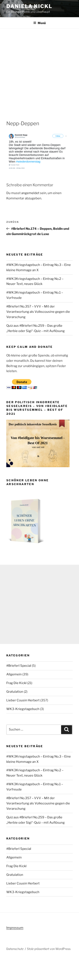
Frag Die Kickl (16, 683)
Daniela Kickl (29, 6)
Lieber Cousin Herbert (23, 700)
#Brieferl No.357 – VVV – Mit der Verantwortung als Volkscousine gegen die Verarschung (38, 312)
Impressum (14, 928)
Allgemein (14, 674)
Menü (42, 23)
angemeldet (30, 193)
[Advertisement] (39, 70)
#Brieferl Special (18, 666)
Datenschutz (15, 949)
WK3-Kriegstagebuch (22, 709)
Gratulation (14, 692)
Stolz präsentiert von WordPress (49, 949)
